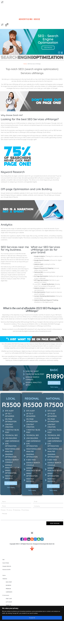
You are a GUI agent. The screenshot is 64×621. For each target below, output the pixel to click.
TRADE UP (8, 605)
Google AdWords (6, 566)
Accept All (32, 617)
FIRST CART (9, 598)
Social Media (5, 563)
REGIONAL (17, 510)
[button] (2, 2)
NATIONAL (26, 510)
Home (25, 63)
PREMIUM (8, 588)
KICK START (9, 582)
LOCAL (10, 510)
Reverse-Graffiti (6, 569)
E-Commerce (5, 595)
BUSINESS (8, 585)
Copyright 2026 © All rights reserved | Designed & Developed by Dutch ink (32, 544)
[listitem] (32, 83)
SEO (3, 559)
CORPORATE (9, 592)
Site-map (32, 553)
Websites (4, 578)
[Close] (62, 607)
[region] (32, 613)
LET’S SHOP (9, 602)
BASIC (4, 510)
